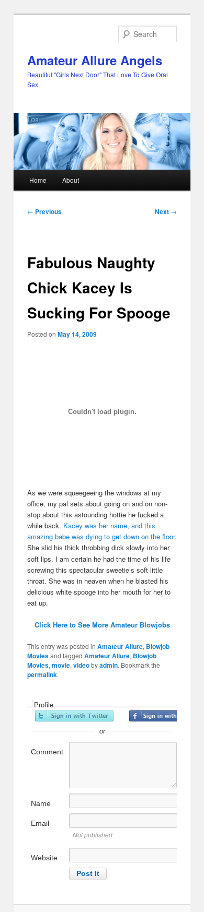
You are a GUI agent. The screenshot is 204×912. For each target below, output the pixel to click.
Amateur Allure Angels (94, 60)
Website (44, 858)
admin (108, 665)
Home (38, 179)
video (81, 665)
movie (61, 665)
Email (40, 823)
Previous (44, 211)
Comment (47, 752)
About (70, 179)
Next (166, 211)
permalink (42, 674)
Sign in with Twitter (74, 715)
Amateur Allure (120, 646)
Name (41, 803)
